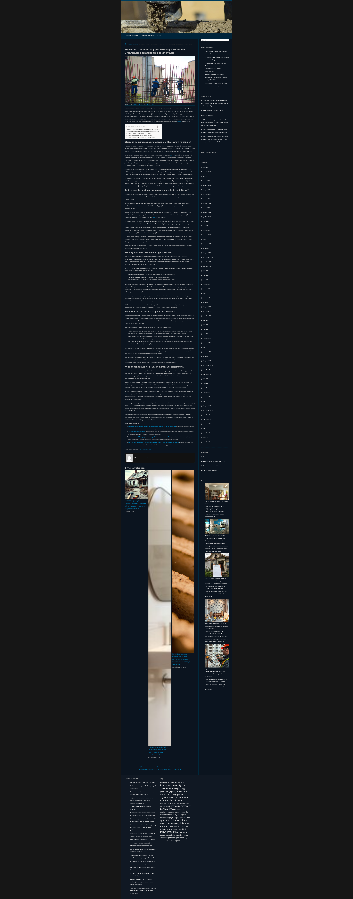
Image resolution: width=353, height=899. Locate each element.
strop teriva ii (173, 829)
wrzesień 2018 (207, 415)
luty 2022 (205, 239)
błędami (172, 155)
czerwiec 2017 (207, 442)
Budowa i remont (133, 44)
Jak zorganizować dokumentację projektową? (139, 133)
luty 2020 (205, 347)
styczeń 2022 (207, 244)
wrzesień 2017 (207, 433)
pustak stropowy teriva (177, 812)
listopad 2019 (207, 361)
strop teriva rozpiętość (175, 835)
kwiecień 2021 (207, 284)
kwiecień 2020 (207, 338)
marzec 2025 (207, 199)
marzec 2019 (207, 397)
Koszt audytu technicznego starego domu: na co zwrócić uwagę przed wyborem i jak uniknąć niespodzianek (216, 581)
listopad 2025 (207, 190)
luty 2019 (205, 401)
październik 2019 (208, 365)
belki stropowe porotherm (172, 782)
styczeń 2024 (207, 212)
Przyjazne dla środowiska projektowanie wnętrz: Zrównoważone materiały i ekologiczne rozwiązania (141, 800)
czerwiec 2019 (207, 383)
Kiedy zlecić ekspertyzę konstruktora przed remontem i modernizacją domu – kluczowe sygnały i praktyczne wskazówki (214, 139)
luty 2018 (205, 428)
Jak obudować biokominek (136, 431)
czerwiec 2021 (207, 275)
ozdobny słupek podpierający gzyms (180, 803)
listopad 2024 (207, 203)
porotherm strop (165, 812)
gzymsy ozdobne (167, 794)
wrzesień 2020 (207, 316)
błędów (155, 217)
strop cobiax (165, 823)
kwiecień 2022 (207, 230)
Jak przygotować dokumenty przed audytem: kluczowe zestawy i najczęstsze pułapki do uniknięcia (213, 113)
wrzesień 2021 (207, 262)
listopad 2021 (207, 253)
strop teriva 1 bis (177, 826)
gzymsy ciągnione (178, 791)
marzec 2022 (207, 235)
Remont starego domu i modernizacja (214, 461)
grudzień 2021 (207, 248)
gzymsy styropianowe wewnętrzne (174, 796)
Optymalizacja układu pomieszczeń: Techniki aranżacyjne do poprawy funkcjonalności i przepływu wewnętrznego (181, 659)
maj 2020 (205, 334)
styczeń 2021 (207, 298)
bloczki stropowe (169, 785)
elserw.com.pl (149, 104)
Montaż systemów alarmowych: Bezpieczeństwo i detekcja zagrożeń (159, 769)
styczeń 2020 (207, 352)
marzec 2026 (207, 185)
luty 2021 (205, 293)
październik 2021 (208, 257)
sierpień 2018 (207, 419)
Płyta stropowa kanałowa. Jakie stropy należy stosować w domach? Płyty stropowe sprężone (143, 827)
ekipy (126, 394)
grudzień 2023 (207, 217)
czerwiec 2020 (207, 329)
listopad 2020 (207, 307)
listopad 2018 (207, 406)
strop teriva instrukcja (173, 830)
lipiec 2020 (206, 325)
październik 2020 (208, 311)
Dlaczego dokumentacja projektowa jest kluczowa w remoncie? (143, 129)
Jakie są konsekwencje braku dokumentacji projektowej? (142, 137)
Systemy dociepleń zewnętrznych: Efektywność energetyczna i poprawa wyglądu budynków (216, 77)
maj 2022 (205, 226)
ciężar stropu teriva (172, 787)
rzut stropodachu (179, 820)
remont (179, 121)
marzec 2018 (207, 424)
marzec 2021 (207, 289)
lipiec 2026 (206, 167)
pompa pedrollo (178, 809)
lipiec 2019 (206, 379)
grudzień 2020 (207, 302)
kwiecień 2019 (207, 392)
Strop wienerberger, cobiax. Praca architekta (143, 782)
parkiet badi (164, 806)
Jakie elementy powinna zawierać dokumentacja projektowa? (143, 131)
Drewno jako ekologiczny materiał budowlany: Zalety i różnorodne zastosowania (153, 442)
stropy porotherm (177, 838)
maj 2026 (205, 176)
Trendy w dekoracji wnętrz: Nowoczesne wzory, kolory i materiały (160, 767)
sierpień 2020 (207, 320)
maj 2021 (205, 280)
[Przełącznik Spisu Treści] (158, 126)
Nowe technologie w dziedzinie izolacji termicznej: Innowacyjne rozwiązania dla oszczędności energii (141, 882)
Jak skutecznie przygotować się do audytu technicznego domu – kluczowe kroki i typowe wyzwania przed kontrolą (214, 122)
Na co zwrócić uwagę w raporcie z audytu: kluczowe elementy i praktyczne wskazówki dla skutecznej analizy (214, 103)
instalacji (139, 206)
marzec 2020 (207, 343)
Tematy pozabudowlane (210, 470)
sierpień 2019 (207, 374)
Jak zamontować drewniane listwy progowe (142, 839)
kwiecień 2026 (207, 181)
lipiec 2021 (206, 271)
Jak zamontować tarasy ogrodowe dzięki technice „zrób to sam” (148, 437)
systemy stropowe (173, 840)
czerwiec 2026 (207, 172)
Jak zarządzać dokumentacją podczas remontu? (140, 135)
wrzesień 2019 (207, 370)
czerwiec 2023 (207, 221)
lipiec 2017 (206, 437)
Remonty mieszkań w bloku (211, 466)
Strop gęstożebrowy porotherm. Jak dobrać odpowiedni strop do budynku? (152, 426)
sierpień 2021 (207, 266)
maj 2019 (205, 388)
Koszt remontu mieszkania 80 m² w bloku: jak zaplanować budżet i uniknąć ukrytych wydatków (216, 626)
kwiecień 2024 (207, 208)
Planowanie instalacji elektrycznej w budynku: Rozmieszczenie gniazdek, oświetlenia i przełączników (143, 890)
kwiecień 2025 (207, 194)
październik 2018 (208, 410)
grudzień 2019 (207, 356)
